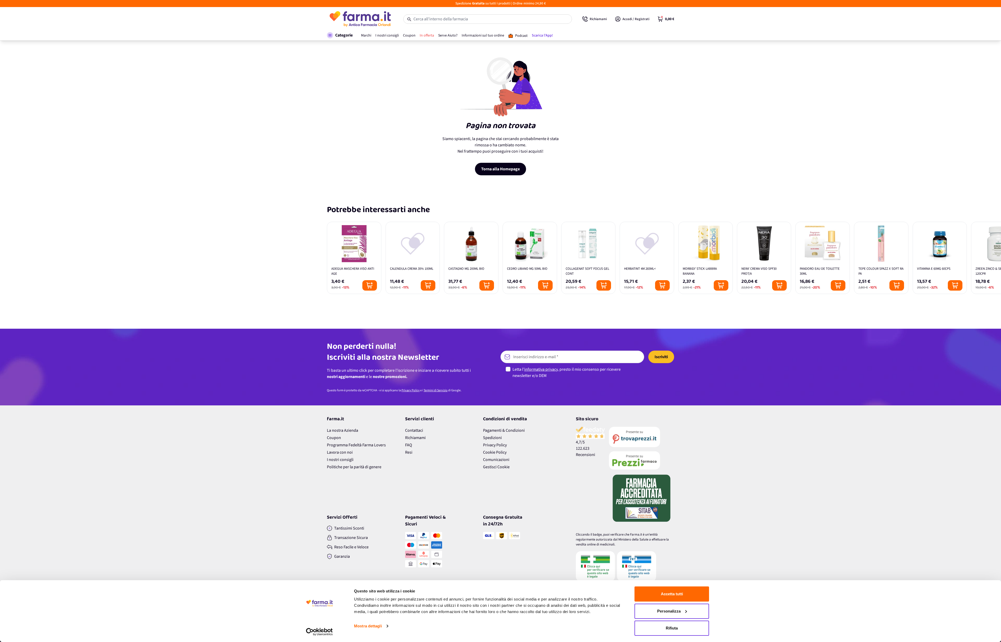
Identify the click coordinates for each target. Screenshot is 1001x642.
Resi (408, 452)
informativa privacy (541, 369)
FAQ (408, 445)
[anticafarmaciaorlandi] (641, 437)
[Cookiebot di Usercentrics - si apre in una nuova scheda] (319, 632)
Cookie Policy (494, 452)
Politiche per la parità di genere (354, 467)
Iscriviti (661, 357)
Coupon (334, 438)
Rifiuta (672, 628)
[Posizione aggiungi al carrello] (369, 285)
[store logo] (360, 19)
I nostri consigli (340, 460)
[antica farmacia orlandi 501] (641, 460)
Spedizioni (492, 438)
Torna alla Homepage (500, 169)
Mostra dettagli (368, 626)
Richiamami (415, 438)
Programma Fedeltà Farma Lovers (356, 445)
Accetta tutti (672, 594)
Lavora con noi (340, 452)
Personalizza (669, 611)
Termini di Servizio (436, 390)
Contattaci (414, 430)
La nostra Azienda (342, 430)
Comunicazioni (496, 460)
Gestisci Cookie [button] (496, 467)
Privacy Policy (410, 390)
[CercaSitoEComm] (595, 566)
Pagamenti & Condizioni (504, 430)
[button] (340, 35)
